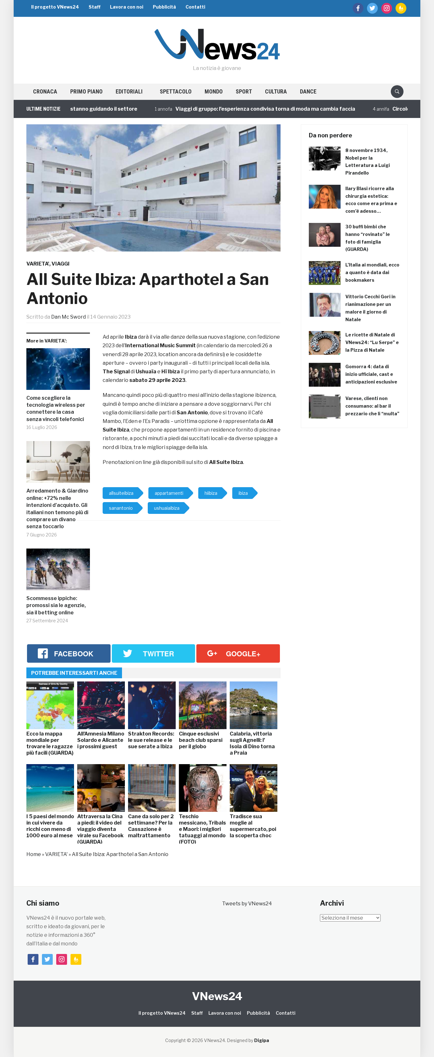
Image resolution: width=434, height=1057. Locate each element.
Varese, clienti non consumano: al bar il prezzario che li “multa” (372, 406)
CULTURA (276, 91)
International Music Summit (160, 345)
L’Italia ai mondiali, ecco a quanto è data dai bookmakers (372, 272)
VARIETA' (37, 264)
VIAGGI (60, 264)
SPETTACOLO (176, 91)
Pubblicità (164, 7)
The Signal (116, 372)
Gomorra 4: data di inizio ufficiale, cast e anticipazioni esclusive (371, 374)
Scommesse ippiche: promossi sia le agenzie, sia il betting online (56, 605)
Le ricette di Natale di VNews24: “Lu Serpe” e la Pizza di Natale (372, 342)
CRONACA (45, 91)
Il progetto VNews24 (55, 7)
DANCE (308, 91)
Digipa (261, 1040)
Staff (94, 7)
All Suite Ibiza (226, 462)
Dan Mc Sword (68, 317)
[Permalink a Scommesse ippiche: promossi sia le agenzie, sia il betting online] (58, 572)
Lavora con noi (126, 7)
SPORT (244, 91)
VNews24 (217, 996)
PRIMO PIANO (86, 91)
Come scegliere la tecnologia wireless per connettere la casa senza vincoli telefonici (55, 408)
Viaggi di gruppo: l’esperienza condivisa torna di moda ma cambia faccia (245, 109)
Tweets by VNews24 (247, 904)
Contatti (195, 7)
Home (33, 854)
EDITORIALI (129, 91)
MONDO (214, 91)
